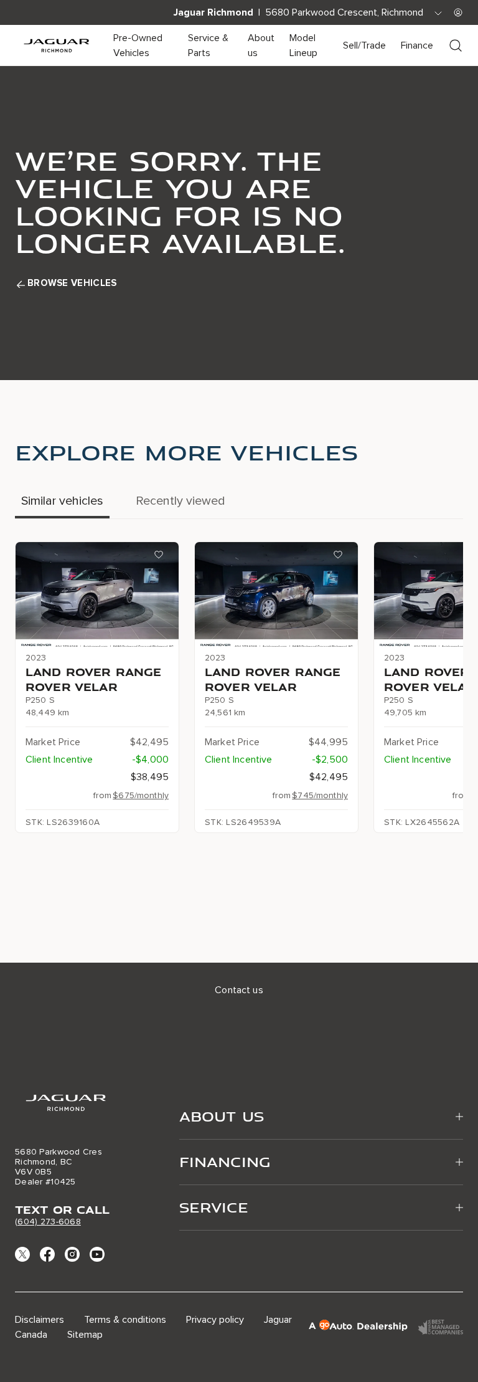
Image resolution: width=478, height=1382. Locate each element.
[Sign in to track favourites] (161, 557)
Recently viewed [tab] (180, 500)
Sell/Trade (364, 45)
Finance (417, 45)
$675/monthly (141, 795)
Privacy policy (215, 1319)
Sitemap (85, 1334)
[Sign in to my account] (458, 12)
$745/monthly (320, 795)
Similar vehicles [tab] (62, 500)
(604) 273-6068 (48, 1221)
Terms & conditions (125, 1319)
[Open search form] (455, 45)
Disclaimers (39, 1319)
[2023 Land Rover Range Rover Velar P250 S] (97, 594)
